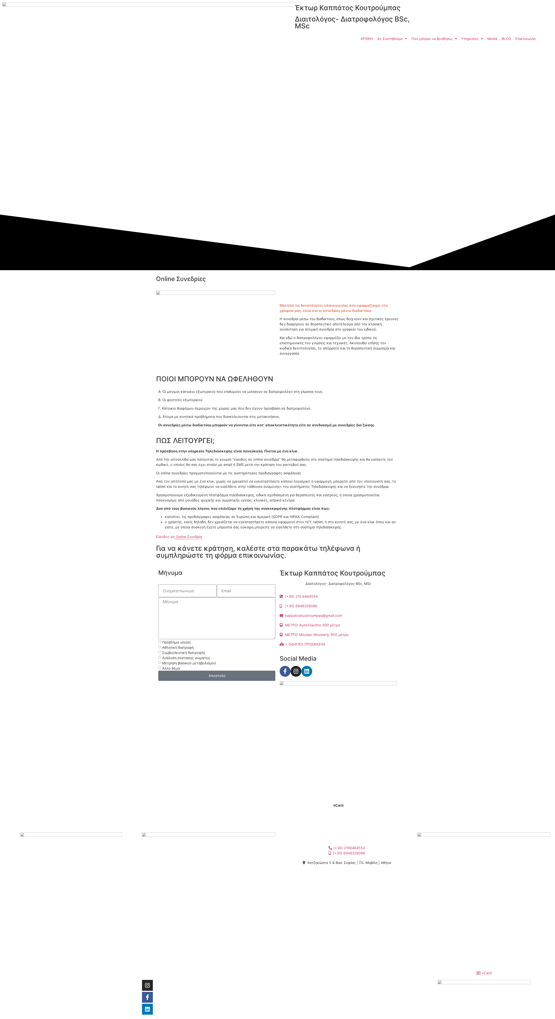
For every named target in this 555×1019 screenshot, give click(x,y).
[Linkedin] (306, 671)
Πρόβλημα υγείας (176, 642)
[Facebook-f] (285, 671)
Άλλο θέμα (171, 668)
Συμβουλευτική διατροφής (183, 652)
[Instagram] (296, 671)
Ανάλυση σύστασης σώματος (186, 657)
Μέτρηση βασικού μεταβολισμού (189, 663)
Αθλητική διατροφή (178, 647)
